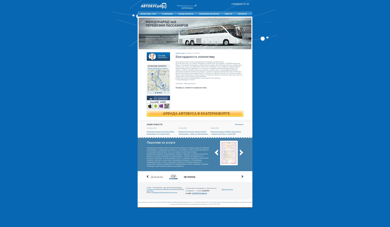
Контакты (242, 14)
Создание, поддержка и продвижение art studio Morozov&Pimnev (165, 189)
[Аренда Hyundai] (173, 179)
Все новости (239, 124)
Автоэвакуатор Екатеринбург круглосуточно (164, 192)
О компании (167, 14)
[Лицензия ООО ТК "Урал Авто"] (229, 164)
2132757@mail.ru (187, 8)
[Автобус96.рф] (153, 8)
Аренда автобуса (185, 14)
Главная (178, 53)
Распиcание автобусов (209, 14)
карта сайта (150, 191)
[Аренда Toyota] (189, 179)
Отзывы (183, 53)
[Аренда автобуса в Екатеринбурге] (195, 116)
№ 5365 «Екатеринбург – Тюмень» (158, 68)
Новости (228, 14)
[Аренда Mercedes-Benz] (156, 179)
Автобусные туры (148, 14)
